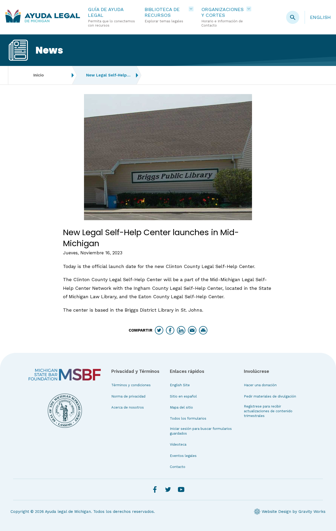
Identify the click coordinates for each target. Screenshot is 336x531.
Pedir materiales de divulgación (270, 396)
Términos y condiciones (131, 385)
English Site (180, 385)
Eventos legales (183, 456)
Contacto (177, 467)
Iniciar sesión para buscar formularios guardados (201, 431)
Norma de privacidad (128, 396)
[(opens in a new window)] (65, 374)
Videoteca (178, 444)
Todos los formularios (188, 418)
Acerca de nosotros (127, 407)
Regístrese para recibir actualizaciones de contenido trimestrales (268, 411)
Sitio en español (183, 396)
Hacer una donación (260, 385)
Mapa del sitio (181, 407)
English (320, 17)
